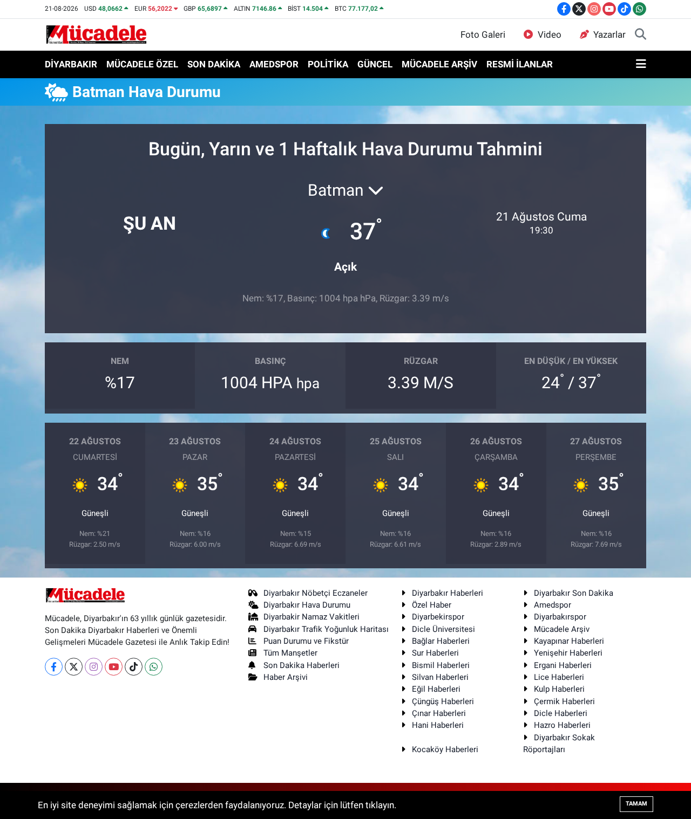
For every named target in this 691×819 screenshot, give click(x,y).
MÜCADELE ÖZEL (142, 64)
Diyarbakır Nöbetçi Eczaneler (315, 593)
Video (549, 34)
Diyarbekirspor (438, 617)
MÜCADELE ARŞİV (439, 64)
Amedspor (552, 605)
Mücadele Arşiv (562, 629)
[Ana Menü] (641, 65)
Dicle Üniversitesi (443, 629)
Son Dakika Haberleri (301, 665)
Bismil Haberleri (441, 665)
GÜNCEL (374, 64)
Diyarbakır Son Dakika (573, 593)
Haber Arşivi (285, 677)
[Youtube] (114, 667)
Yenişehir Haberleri (568, 653)
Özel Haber (431, 605)
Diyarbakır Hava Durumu (306, 605)
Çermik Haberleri (564, 701)
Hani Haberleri (438, 725)
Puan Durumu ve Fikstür (306, 641)
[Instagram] (94, 667)
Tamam (636, 803)
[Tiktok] (134, 667)
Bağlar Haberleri (441, 641)
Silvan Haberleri (440, 677)
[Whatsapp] (153, 667)
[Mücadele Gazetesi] (96, 34)
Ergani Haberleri (563, 665)
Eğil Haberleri (436, 689)
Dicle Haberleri (560, 713)
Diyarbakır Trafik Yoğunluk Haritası (326, 629)
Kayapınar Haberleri (569, 641)
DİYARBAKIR (71, 64)
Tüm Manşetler (290, 653)
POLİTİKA (328, 64)
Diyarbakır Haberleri (447, 593)
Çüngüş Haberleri (443, 701)
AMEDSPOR (274, 64)
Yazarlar (609, 34)
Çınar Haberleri (439, 713)
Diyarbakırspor (560, 617)
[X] (74, 667)
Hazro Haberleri (562, 725)
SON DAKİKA (213, 64)
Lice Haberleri (559, 677)
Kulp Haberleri (559, 689)
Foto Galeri (482, 34)
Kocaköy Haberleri (445, 749)
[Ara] (640, 35)
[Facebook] (54, 667)
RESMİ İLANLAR (519, 64)
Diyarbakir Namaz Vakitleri (311, 617)
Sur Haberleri (435, 653)
